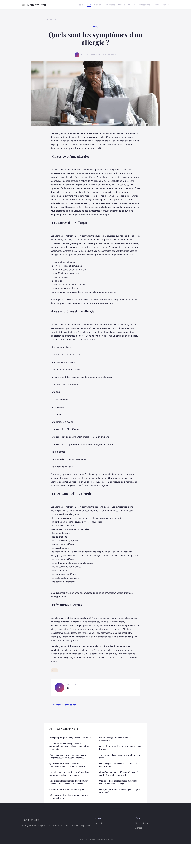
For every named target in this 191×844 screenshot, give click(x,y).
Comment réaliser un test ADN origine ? (67, 789)
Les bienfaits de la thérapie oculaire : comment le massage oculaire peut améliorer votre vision (69, 746)
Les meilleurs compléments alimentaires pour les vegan (120, 747)
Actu (89, 5)
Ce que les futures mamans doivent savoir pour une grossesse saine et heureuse (68, 782)
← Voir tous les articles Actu (64, 705)
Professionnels (145, 5)
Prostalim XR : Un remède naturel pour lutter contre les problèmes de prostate (69, 773)
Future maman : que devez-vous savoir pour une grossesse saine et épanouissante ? (69, 756)
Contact (138, 828)
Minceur (131, 5)
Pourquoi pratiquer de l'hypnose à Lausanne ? (70, 737)
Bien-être (98, 5)
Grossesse (110, 5)
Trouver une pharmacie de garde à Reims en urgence (119, 756)
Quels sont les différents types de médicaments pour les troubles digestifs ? (68, 764)
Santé (157, 5)
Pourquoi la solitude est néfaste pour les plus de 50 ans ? (119, 790)
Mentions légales (142, 823)
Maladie (121, 5)
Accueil (81, 5)
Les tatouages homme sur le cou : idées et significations (118, 764)
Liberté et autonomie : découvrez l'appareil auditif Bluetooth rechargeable (118, 773)
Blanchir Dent (34, 5)
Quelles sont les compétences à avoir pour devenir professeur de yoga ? (118, 782)
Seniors (166, 5)
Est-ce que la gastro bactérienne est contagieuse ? (115, 739)
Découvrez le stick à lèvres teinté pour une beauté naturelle (68, 796)
